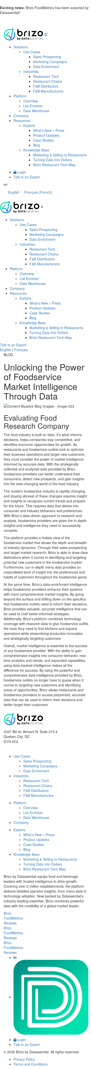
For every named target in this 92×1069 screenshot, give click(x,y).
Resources (21, 120)
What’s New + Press (48, 130)
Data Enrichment (46, 66)
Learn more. (30, 12)
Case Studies (43, 140)
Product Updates (46, 135)
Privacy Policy (24, 1059)
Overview (30, 100)
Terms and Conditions (30, 1064)
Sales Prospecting (47, 56)
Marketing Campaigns (50, 61)
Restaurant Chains (47, 81)
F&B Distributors (45, 86)
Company (20, 115)
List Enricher (33, 105)
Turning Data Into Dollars (52, 159)
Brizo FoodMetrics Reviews (13, 918)
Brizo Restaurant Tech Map (54, 164)
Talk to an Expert (26, 176)
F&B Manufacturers (48, 91)
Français (21, 349)
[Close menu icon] (42, 206)
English (5, 349)
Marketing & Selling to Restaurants (60, 154)
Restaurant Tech (46, 76)
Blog (36, 145)
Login (21, 172)
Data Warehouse (36, 110)
